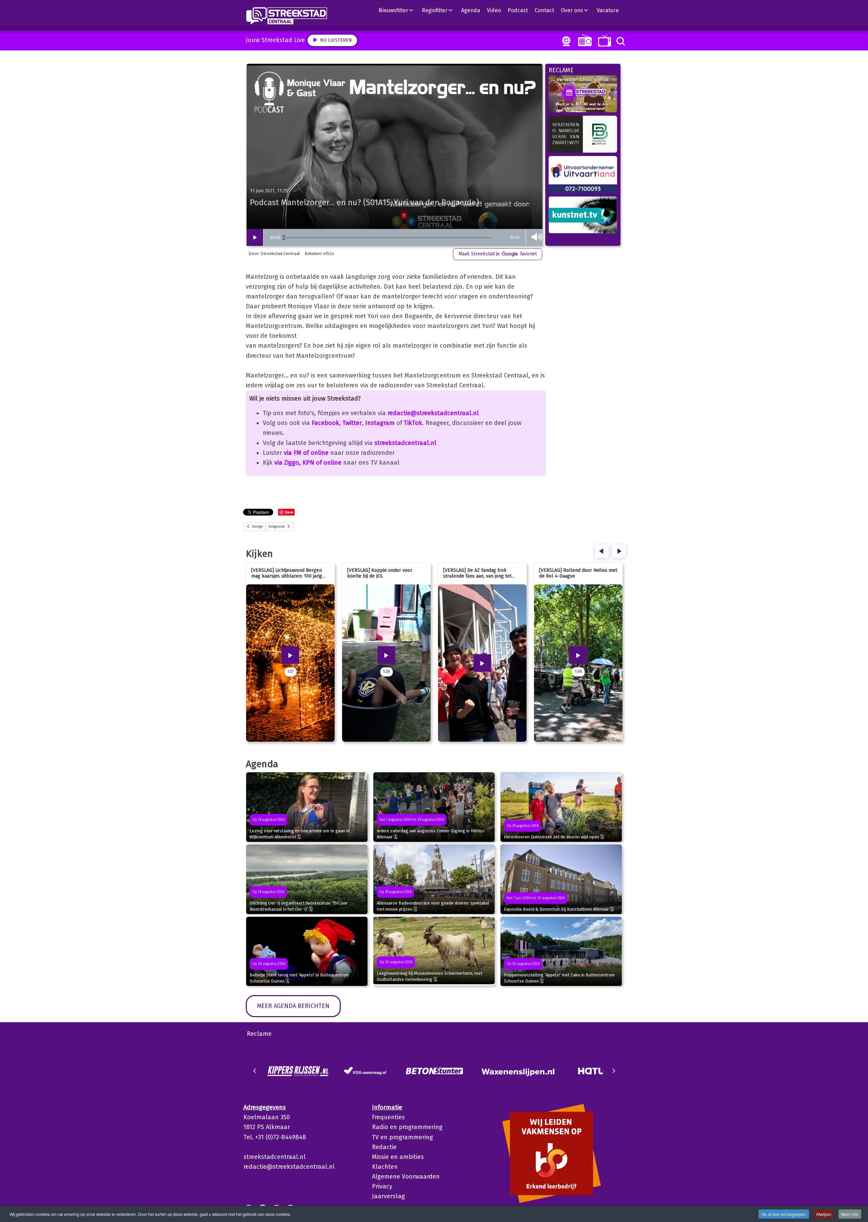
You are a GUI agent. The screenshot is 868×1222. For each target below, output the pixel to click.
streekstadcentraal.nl (405, 443)
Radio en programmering (407, 1127)
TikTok (413, 423)
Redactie (384, 1147)
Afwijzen (823, 1214)
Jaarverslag (388, 1196)
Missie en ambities (398, 1157)
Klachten (385, 1166)
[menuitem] (398, 10)
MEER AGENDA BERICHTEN (293, 1006)
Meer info (850, 1214)
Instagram (380, 423)
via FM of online (306, 453)
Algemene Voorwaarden (406, 1176)
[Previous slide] (255, 1070)
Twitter (352, 423)
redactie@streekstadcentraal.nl (433, 413)
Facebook (325, 423)
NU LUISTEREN (583, 40)
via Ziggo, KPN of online (307, 462)
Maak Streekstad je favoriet (497, 254)
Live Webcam (564, 41)
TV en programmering (402, 1137)
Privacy (382, 1186)
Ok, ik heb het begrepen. (783, 1214)
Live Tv (603, 40)
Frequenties (388, 1117)
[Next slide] (613, 1070)
